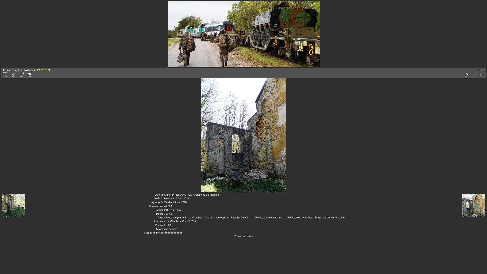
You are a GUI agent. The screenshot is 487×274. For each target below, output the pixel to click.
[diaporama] (14, 74)
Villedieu (340, 217)
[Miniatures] (466, 74)
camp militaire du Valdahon (187, 217)
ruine (298, 217)
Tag (15, 70)
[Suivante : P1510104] (482, 74)
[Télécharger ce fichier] (30, 74)
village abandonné (324, 217)
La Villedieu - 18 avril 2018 (181, 221)
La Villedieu (255, 217)
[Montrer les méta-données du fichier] (22, 74)
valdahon (307, 217)
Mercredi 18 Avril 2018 (176, 198)
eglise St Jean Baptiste (216, 217)
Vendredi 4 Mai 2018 (175, 202)
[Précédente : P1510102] (474, 74)
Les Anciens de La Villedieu (279, 217)
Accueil (7, 70)
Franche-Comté (26, 70)
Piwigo (250, 236)
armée (167, 217)
